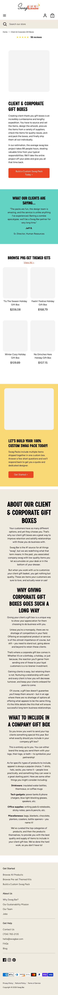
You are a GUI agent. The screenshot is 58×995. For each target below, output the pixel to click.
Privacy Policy (8, 983)
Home (5, 32)
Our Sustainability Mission (16, 904)
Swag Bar (20, 987)
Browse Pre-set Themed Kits (17, 879)
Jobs (5, 914)
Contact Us (8, 929)
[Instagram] (9, 960)
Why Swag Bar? (10, 899)
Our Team (8, 909)
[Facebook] (4, 960)
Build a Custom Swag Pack (16, 884)
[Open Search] (4, 24)
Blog (5, 948)
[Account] (45, 14)
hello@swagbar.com (13, 939)
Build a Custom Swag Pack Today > (29, 173)
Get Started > (21, 474)
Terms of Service (34, 983)
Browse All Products (13, 874)
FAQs (5, 943)
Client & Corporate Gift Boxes (22, 32)
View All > (29, 262)
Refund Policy (20, 983)
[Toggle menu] (4, 15)
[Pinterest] (14, 960)
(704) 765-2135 (11, 934)
